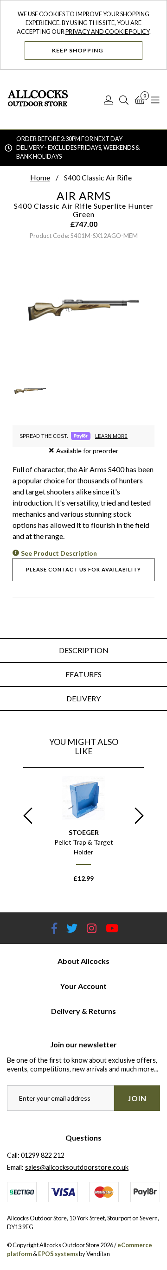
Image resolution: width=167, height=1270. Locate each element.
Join (137, 1098)
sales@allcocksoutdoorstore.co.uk (76, 1167)
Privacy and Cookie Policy (107, 31)
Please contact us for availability (83, 569)
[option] (83, 833)
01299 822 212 (42, 1155)
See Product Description (59, 553)
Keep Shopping (78, 50)
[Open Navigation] (155, 100)
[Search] (123, 100)
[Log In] (108, 100)
